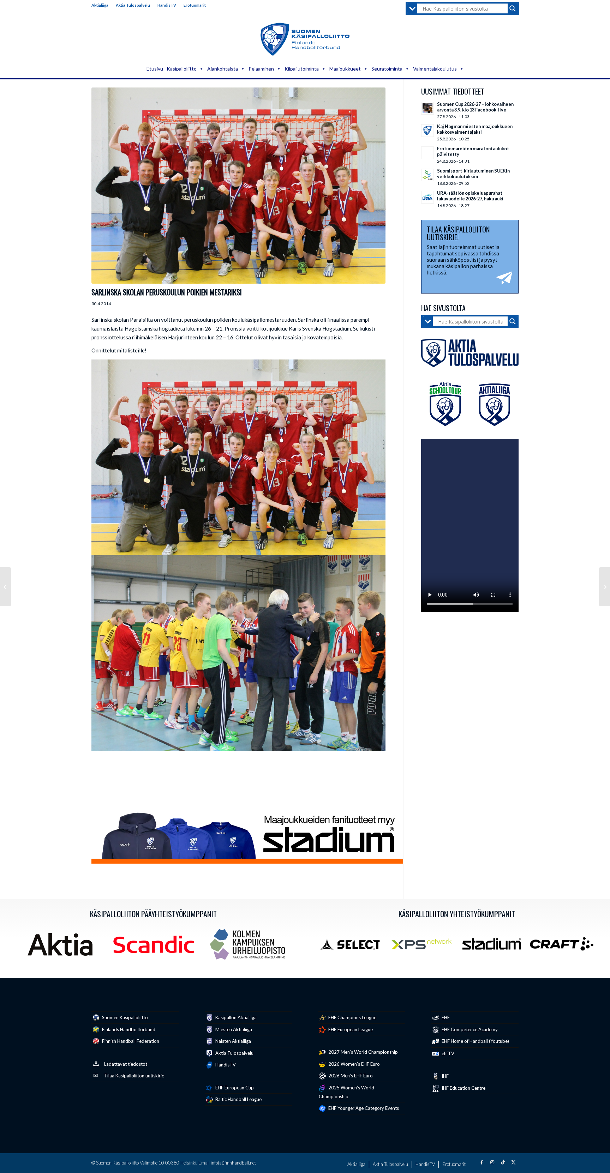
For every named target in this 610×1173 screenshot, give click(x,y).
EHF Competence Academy (469, 1029)
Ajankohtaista (222, 69)
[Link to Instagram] (492, 1162)
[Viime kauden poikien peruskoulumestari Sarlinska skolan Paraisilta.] (238, 185)
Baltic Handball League (238, 1099)
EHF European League (350, 1029)
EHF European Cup (234, 1087)
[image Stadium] (494, 946)
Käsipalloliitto (182, 69)
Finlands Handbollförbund (128, 1029)
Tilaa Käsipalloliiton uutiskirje (134, 1075)
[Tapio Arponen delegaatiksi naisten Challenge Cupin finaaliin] (604, 586)
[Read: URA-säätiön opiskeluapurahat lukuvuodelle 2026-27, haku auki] (427, 197)
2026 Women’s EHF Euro (353, 1064)
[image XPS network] (424, 946)
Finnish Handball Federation (130, 1041)
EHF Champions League (351, 1017)
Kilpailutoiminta (302, 69)
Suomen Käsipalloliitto (124, 1017)
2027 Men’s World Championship (362, 1052)
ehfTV (447, 1053)
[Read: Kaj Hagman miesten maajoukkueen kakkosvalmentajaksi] (427, 130)
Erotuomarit (195, 5)
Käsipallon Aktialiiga (235, 1017)
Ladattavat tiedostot (125, 1064)
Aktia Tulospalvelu (133, 5)
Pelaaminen (261, 69)
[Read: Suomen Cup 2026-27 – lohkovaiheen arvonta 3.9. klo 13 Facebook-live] (427, 108)
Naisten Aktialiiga (232, 1041)
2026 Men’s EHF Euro (350, 1075)
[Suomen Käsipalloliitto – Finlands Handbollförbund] (305, 39)
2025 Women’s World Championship (346, 1092)
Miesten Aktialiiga (233, 1029)
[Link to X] (513, 1162)
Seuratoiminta (386, 69)
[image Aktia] (62, 947)
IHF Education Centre (463, 1088)
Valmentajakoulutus (435, 69)
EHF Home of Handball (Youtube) (475, 1041)
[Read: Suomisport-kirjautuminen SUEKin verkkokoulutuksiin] (427, 175)
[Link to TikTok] (502, 1162)
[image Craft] (564, 946)
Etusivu (154, 69)
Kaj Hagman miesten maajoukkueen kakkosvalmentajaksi (475, 129)
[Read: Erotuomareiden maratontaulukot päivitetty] (427, 152)
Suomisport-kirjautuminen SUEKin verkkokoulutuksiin (473, 173)
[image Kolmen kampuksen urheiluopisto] (250, 947)
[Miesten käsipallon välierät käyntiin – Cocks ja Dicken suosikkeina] (5, 586)
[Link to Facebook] (481, 1162)
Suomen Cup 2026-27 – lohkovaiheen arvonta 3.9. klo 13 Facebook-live (475, 107)
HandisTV (166, 5)
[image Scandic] (156, 947)
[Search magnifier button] (513, 8)
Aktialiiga (99, 5)
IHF (445, 1076)
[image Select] (354, 946)
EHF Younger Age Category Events (363, 1108)
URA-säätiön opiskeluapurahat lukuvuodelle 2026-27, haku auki (470, 195)
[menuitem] (101, 5)
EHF (445, 1017)
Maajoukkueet (345, 69)
